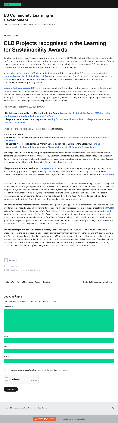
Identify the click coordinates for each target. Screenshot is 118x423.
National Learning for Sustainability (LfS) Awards (28, 76)
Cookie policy (68, 419)
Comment (8, 306)
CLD (7, 266)
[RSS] (113, 408)
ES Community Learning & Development (28, 17)
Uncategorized (16, 266)
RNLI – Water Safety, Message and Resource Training (28, 282)
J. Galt (14, 260)
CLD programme (45, 168)
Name (7, 336)
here (63, 223)
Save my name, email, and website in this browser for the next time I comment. (35, 370)
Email (6, 346)
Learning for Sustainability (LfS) (19, 88)
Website (7, 357)
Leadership (15, 270)
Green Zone (108, 174)
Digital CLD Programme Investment (97, 282)
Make (12, 408)
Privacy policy (79, 419)
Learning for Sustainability (30, 270)
